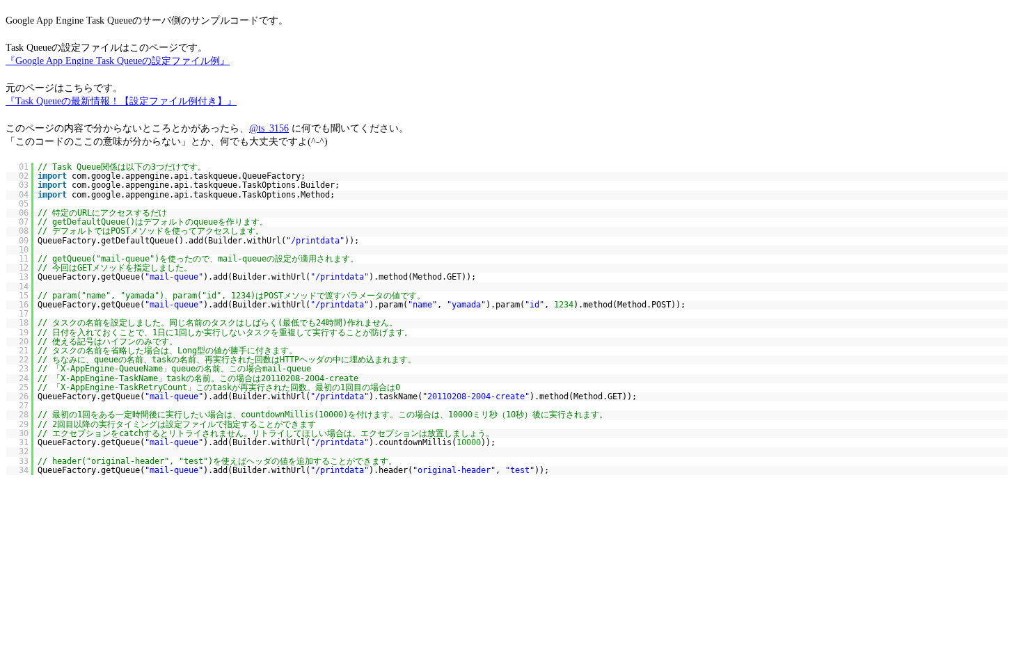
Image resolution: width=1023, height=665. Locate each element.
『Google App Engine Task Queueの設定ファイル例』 (118, 60)
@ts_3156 (269, 128)
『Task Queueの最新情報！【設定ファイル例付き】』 (121, 100)
